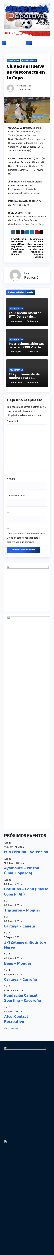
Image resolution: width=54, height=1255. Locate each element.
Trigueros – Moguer (22, 910)
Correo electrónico (17, 495)
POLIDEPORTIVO (29, 60)
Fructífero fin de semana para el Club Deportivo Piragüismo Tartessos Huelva (19, 247)
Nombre (11, 478)
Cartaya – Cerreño (20, 979)
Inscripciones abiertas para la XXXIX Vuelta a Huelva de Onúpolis (26, 346)
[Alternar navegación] (29, 43)
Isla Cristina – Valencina (26, 851)
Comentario (14, 421)
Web (9, 512)
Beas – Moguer (17, 963)
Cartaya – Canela (19, 926)
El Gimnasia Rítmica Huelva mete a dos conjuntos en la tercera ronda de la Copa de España (35, 248)
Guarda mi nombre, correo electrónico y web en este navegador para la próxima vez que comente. (26, 537)
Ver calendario (11, 1028)
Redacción (26, 86)
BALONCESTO (13, 60)
